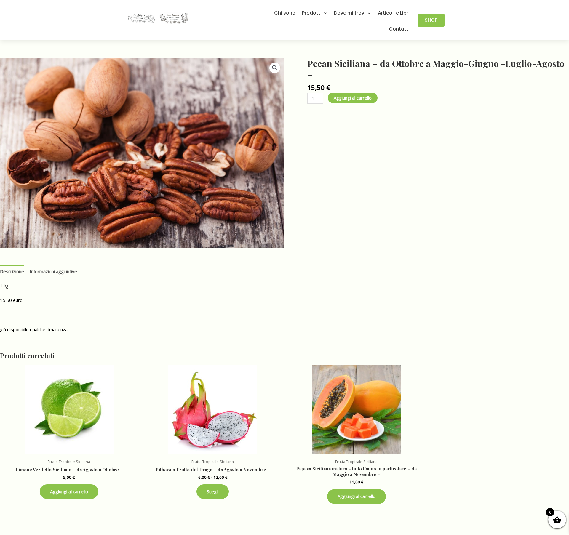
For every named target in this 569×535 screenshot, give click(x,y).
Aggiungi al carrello (353, 98)
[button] (274, 68)
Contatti (399, 29)
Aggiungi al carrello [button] (69, 491)
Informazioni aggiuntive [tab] (53, 271)
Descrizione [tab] (12, 271)
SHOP (431, 20)
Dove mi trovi (349, 13)
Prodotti (312, 13)
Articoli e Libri (394, 13)
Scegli (212, 491)
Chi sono (284, 13)
